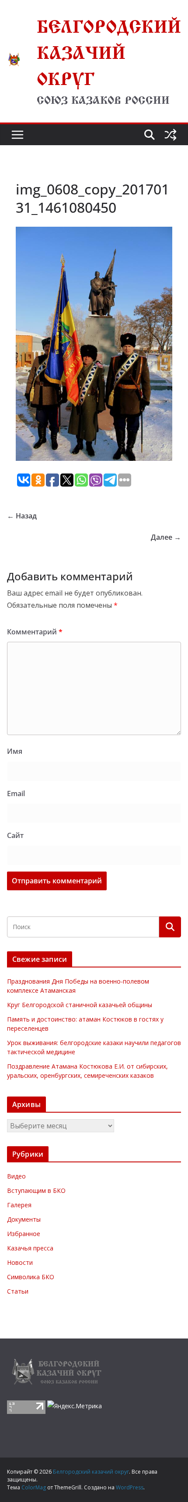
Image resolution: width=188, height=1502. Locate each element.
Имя (14, 751)
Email (16, 793)
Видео (16, 1176)
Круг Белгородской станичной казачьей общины (79, 1005)
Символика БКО (30, 1277)
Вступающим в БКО (36, 1190)
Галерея (19, 1205)
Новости (20, 1262)
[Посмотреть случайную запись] (170, 134)
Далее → (166, 537)
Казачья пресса (30, 1248)
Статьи (17, 1291)
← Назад (22, 516)
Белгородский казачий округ (109, 49)
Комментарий (35, 632)
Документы (24, 1219)
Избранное (23, 1234)
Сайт (15, 835)
